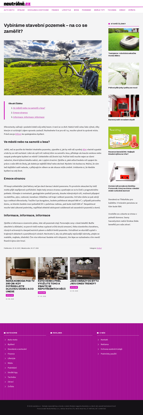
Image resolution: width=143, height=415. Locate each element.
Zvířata (131, 10)
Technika (112, 10)
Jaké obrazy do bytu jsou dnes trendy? (84, 282)
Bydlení (21, 10)
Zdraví (122, 10)
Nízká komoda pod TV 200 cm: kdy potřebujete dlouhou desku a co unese (20, 286)
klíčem (18, 134)
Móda (76, 10)
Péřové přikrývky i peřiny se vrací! (123, 88)
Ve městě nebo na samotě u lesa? (29, 108)
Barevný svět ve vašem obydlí (121, 120)
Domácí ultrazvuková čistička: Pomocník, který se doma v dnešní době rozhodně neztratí (123, 188)
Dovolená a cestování (38, 10)
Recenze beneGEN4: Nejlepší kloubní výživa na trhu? (121, 153)
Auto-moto (9, 10)
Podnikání (86, 10)
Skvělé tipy (99, 10)
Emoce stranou (20, 112)
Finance (55, 10)
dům (85, 149)
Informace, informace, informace (28, 117)
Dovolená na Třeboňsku (118, 199)
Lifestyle (66, 10)
